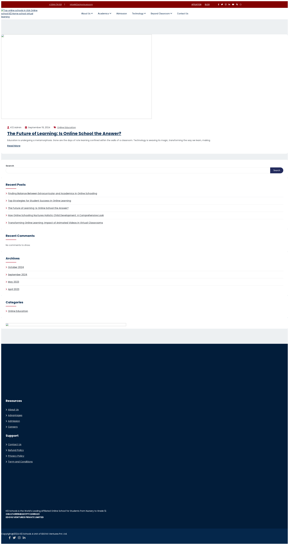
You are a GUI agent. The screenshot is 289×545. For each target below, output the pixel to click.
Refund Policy (16, 450)
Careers (13, 427)
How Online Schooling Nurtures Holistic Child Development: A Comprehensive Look (56, 215)
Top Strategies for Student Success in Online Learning (39, 200)
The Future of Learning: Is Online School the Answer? (64, 134)
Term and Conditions (20, 461)
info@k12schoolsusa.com (81, 4)
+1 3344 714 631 (55, 4)
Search (10, 165)
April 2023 (13, 289)
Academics (104, 13)
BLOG (207, 4)
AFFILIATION (196, 4)
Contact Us (182, 13)
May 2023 (13, 281)
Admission (121, 13)
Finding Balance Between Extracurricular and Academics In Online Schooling (52, 193)
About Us (86, 13)
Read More (13, 146)
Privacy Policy (16, 456)
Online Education (66, 127)
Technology (138, 13)
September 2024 (17, 274)
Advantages (15, 415)
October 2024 (16, 267)
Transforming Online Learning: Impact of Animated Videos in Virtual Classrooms (55, 222)
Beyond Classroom (160, 13)
